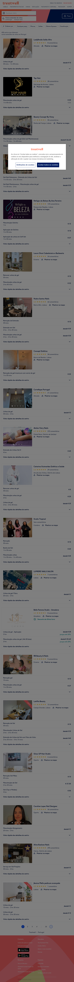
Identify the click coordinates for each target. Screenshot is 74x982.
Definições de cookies (25, 165)
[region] (37, 157)
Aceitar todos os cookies (48, 165)
